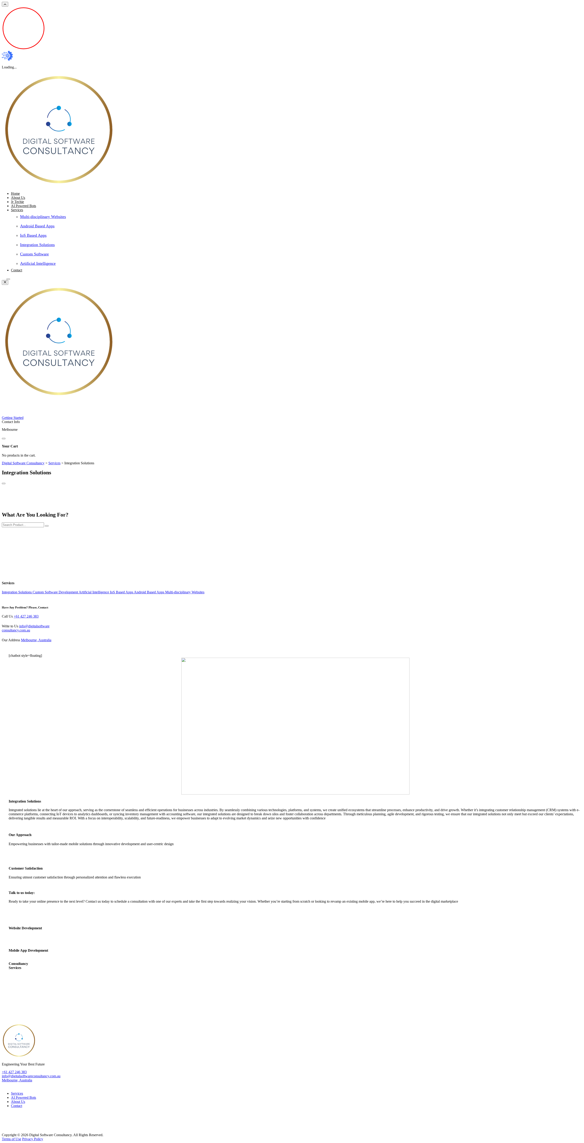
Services (17, 210)
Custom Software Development (56, 592)
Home (15, 193)
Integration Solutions (37, 244)
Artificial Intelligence (38, 263)
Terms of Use (11, 1139)
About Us (18, 198)
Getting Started (12, 418)
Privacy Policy (32, 1139)
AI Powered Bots (23, 206)
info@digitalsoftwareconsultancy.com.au (26, 628)
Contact (16, 270)
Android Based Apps (37, 226)
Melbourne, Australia (36, 640)
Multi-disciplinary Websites (43, 216)
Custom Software (34, 254)
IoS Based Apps (33, 235)
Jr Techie (17, 202)
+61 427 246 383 (26, 616)
